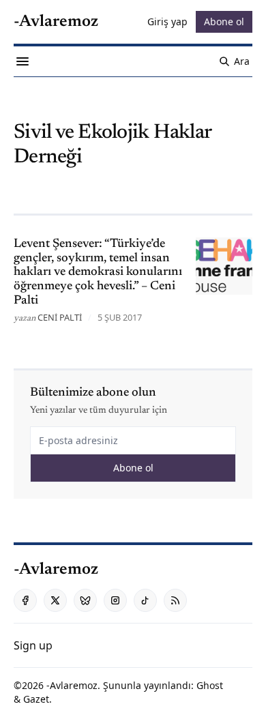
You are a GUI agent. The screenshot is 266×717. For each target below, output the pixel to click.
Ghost (209, 685)
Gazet (36, 698)
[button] (33, 645)
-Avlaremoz (72, 685)
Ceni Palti (60, 317)
